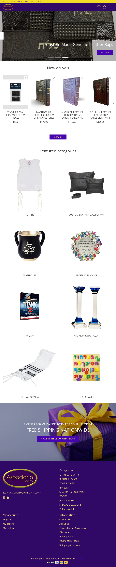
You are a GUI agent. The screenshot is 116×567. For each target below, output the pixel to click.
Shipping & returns (69, 545)
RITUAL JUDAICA (30, 397)
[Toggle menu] (110, 7)
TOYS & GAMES (86, 397)
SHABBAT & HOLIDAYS (86, 336)
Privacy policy (66, 536)
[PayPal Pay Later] (66, 562)
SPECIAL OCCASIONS (70, 504)
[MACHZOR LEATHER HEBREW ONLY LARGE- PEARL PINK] (72, 92)
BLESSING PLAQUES (86, 275)
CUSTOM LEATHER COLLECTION (86, 214)
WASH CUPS (29, 275)
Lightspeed (80, 558)
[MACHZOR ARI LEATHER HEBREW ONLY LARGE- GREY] (44, 92)
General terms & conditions (73, 528)
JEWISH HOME (67, 500)
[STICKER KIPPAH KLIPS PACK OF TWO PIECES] (15, 92)
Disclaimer (64, 532)
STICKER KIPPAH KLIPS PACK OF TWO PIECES (15, 115)
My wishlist (9, 528)
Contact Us (65, 519)
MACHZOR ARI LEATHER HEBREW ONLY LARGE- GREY (44, 115)
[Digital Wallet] (50, 562)
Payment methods (69, 540)
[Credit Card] (57, 562)
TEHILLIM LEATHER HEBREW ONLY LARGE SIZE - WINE (100, 115)
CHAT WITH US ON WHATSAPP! (58, 438)
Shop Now (105, 52)
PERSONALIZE (66, 509)
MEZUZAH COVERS (69, 474)
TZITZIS (29, 214)
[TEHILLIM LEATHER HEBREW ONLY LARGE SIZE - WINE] (100, 92)
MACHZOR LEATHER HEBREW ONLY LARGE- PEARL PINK (72, 115)
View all (58, 136)
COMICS (29, 336)
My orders (8, 523)
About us (64, 523)
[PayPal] (61, 562)
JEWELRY (64, 487)
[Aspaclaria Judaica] (8, 7)
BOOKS (63, 496)
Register (7, 519)
